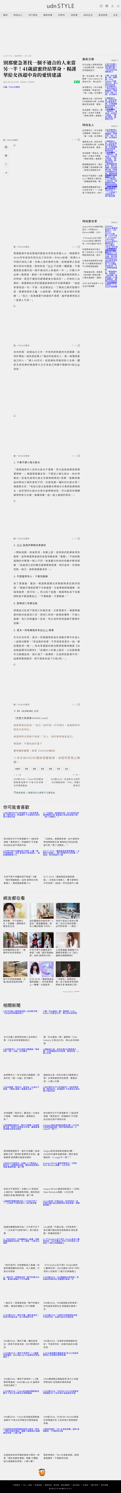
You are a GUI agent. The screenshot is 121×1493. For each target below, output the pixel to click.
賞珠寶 (74, 14)
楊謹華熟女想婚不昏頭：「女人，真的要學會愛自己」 (44, 736)
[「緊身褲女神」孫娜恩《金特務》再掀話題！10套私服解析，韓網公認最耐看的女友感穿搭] (111, 274)
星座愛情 (102, 14)
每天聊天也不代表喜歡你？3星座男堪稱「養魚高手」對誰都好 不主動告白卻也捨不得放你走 (21, 842)
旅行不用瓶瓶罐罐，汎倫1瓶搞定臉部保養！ (14, 980)
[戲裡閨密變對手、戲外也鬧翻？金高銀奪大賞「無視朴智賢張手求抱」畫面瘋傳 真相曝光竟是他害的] (21, 1136)
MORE (113, 60)
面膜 (34, 769)
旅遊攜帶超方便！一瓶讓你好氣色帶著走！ (14, 951)
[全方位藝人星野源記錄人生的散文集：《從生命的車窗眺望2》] (21, 1022)
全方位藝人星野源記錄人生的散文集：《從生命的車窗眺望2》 (20, 1038)
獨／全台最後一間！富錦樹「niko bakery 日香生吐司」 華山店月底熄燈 (61, 1040)
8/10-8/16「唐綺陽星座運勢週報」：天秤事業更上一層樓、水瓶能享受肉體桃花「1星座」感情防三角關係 (42, 982)
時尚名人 (18, 14)
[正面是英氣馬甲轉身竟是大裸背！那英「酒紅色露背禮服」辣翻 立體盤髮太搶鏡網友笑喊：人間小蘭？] (21, 1440)
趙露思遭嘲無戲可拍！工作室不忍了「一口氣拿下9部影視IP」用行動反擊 (22, 1230)
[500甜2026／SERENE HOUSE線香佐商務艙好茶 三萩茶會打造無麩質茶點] (61, 1402)
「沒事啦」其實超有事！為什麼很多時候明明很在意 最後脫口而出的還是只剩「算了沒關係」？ (61, 842)
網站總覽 (104, 1485)
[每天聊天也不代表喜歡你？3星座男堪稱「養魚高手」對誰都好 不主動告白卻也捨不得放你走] (21, 824)
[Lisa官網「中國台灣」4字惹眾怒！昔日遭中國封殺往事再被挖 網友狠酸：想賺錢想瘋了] (61, 1212)
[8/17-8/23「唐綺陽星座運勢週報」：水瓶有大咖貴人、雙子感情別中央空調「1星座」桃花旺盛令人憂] (61, 862)
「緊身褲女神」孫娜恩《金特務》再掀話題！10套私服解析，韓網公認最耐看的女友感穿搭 (92, 276)
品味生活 (88, 14)
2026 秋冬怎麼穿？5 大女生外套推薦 (93, 284)
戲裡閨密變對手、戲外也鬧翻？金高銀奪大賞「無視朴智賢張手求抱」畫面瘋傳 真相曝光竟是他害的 (22, 1154)
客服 (30, 1485)
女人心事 (27, 56)
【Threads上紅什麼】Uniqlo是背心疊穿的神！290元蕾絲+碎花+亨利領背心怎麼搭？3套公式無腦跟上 (61, 1268)
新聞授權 (38, 1485)
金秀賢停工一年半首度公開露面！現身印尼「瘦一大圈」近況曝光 (22, 1076)
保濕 (58, 769)
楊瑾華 (17, 769)
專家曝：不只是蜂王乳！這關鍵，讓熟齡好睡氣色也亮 (14, 923)
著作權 (56, 1485)
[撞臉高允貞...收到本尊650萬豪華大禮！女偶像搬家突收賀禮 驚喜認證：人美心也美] (61, 1060)
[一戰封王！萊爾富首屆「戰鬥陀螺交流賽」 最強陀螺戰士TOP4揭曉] (21, 1288)
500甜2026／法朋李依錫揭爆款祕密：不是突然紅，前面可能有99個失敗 (60, 1344)
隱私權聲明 (65, 1485)
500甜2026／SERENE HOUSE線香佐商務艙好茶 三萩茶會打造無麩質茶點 (61, 1420)
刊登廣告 (16, 1485)
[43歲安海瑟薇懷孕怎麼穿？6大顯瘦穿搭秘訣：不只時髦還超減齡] (111, 263)
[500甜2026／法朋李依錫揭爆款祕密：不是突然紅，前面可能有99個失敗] (61, 1326)
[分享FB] (6, 147)
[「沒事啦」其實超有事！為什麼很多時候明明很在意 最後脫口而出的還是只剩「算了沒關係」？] (61, 824)
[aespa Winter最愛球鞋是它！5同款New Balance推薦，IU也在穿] (61, 1174)
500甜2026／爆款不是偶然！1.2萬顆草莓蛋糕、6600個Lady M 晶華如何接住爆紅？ (22, 1382)
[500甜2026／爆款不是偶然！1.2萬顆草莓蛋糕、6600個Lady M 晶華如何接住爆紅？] (21, 1364)
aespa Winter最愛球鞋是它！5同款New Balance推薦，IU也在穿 (61, 1190)
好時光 (61, 14)
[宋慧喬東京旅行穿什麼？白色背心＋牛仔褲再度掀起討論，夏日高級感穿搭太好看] (111, 252)
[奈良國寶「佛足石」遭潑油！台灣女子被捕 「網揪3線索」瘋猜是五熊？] (21, 1098)
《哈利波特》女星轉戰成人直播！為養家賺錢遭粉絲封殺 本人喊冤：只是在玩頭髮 (22, 1268)
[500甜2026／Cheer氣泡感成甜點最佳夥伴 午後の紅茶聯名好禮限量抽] (21, 1402)
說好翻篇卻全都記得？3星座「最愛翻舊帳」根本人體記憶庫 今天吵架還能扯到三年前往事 (41, 923)
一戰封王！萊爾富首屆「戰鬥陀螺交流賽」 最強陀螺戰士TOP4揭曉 (22, 1304)
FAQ (24, 1485)
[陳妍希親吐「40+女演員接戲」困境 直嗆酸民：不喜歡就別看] (61, 1440)
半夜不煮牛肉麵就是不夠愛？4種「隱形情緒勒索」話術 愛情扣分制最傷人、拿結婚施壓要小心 (21, 879)
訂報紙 (85, 1485)
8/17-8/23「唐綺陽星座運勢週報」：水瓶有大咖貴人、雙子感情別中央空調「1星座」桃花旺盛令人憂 (60, 879)
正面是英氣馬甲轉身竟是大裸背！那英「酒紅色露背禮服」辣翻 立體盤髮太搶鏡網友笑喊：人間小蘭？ (22, 1458)
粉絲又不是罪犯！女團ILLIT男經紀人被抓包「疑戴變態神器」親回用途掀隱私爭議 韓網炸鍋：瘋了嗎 (22, 1192)
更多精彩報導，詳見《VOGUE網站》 (35, 750)
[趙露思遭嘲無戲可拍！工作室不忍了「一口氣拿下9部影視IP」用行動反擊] (21, 1212)
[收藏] (6, 164)
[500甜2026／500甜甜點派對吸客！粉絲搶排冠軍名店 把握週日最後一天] (61, 1288)
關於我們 (94, 1485)
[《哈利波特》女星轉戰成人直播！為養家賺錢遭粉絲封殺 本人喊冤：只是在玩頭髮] (21, 1250)
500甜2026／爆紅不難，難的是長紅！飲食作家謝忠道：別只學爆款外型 (22, 1344)
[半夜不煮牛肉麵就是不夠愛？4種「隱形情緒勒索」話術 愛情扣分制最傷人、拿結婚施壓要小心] (21, 862)
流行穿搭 (32, 14)
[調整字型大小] (6, 172)
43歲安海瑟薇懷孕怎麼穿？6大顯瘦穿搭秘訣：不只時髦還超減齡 (93, 263)
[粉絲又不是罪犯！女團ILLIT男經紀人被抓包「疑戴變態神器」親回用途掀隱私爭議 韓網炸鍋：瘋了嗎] (21, 1174)
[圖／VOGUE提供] (41, 111)
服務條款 (48, 1485)
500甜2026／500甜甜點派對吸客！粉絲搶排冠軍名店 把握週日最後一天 (61, 1306)
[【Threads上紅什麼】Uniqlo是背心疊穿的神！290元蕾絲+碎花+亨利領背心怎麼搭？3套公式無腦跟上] (61, 1250)
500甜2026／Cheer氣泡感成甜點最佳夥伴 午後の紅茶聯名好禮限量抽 (21, 1418)
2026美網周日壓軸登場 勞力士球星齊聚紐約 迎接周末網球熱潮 (60, 1380)
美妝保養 (47, 14)
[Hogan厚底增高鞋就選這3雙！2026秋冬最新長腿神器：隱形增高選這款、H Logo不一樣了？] (61, 1136)
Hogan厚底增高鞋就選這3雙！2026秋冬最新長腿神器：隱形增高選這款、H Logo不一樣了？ (60, 1154)
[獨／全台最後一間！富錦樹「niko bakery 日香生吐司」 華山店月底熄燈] (61, 1022)
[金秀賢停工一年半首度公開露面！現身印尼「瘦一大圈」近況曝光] (21, 1060)
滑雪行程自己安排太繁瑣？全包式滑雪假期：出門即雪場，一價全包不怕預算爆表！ (67, 923)
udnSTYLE (7, 56)
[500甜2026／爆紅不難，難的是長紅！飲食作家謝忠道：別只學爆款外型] (21, 1326)
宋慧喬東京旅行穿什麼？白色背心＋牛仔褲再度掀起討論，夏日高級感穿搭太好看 (92, 253)
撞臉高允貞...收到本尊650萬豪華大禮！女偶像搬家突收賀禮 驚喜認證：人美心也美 (60, 1078)
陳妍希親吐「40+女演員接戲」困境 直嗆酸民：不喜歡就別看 (61, 1456)
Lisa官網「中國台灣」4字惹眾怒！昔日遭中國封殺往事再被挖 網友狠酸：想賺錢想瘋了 (60, 1230)
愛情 (42, 769)
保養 (26, 769)
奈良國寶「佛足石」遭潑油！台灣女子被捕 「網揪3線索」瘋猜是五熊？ (22, 1116)
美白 (66, 769)
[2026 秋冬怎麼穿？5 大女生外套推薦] (111, 286)
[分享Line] (6, 155)
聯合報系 (76, 1485)
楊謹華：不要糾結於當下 (28, 743)
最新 (5, 14)
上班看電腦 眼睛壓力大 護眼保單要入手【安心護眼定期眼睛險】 (67, 952)
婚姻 (50, 769)
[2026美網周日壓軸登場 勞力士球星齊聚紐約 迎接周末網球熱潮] (61, 1364)
